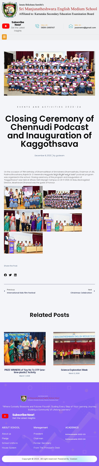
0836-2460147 (48, 27)
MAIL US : (78, 25)
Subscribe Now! (18, 23)
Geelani (73, 459)
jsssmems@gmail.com (85, 27)
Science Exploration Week (74, 369)
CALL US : (44, 25)
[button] (4, 36)
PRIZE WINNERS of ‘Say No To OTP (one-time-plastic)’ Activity (24, 371)
